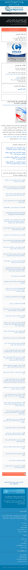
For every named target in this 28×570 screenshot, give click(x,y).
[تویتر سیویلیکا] (16, 5)
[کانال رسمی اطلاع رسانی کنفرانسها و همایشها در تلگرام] (14, 491)
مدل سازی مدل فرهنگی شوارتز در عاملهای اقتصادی (14, 207)
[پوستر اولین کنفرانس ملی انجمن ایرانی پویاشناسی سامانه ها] (21, 115)
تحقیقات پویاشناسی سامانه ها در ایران (16, 460)
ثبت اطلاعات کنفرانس (21, 529)
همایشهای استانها (8, 1)
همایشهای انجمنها (11, 2)
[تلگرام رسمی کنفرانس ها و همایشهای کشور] (10, 5)
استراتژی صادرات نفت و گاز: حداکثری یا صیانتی (14, 427)
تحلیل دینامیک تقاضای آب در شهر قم (17, 303)
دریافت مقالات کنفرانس (13, 30)
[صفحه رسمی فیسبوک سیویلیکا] (14, 5)
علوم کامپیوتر (22, 89)
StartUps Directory (23, 556)
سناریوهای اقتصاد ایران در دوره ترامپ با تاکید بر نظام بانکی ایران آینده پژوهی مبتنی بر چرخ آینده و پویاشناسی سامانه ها (15, 290)
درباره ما (24, 525)
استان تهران (17, 78)
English (6, 2)
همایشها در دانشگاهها (18, 2)
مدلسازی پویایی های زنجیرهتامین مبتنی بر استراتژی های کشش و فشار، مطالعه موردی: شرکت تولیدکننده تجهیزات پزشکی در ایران (14, 324)
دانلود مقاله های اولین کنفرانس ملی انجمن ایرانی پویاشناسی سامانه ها (12, 473)
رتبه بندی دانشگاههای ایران (21, 545)
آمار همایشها (23, 527)
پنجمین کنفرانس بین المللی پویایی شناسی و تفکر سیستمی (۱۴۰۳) (15, 162)
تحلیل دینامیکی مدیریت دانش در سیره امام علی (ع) (14, 337)
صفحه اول (20, 1)
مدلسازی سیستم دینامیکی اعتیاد (17, 276)
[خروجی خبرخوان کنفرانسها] (12, 5)
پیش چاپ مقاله (24, 547)
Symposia (5, 567)
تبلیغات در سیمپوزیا (22, 531)
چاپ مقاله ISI (24, 538)
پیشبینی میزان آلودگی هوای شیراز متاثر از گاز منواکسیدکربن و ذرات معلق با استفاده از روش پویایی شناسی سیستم (14, 412)
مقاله (26, 541)
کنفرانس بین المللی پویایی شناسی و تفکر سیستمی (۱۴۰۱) (15, 158)
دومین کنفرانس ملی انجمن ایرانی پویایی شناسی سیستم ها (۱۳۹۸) (16, 148)
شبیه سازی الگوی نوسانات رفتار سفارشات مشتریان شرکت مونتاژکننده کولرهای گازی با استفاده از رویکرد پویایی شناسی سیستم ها (14, 404)
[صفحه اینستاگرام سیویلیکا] (18, 5)
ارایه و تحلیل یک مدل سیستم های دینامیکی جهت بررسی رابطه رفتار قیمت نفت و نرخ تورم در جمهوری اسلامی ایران (14, 396)
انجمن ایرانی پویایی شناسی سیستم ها (13, 74)
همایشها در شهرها (15, 1)
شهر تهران (18, 77)
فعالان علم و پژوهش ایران (22, 559)
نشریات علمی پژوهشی (22, 561)
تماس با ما (24, 523)
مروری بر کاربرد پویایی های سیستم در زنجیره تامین (14, 234)
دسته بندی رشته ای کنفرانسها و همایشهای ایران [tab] (13, 482)
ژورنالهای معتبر (24, 543)
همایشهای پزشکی (23, 554)
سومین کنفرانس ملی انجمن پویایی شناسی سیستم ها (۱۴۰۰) (15, 153)
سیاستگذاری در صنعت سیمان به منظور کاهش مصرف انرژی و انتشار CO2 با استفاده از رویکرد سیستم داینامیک (14, 421)
